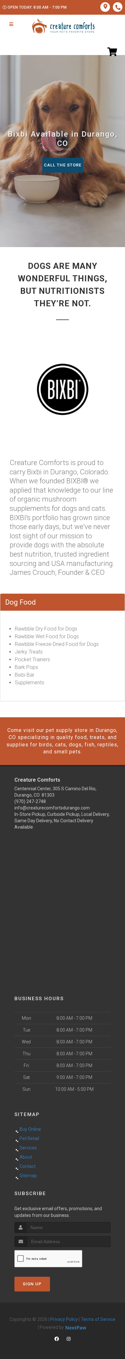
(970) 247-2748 (30, 801)
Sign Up (32, 1284)
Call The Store (62, 165)
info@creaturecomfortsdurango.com (52, 807)
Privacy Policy (64, 1319)
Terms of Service (98, 1319)
